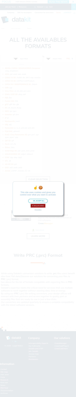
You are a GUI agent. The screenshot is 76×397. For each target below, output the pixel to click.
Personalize (38, 210)
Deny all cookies (38, 205)
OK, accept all (39, 201)
